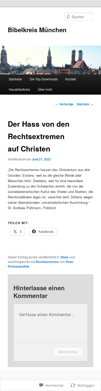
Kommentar (68, 352)
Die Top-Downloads (44, 79)
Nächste (85, 104)
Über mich (45, 89)
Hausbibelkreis (19, 89)
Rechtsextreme (47, 261)
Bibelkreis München (37, 29)
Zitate (64, 257)
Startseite (15, 79)
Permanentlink (18, 266)
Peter (70, 261)
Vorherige (64, 104)
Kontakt (70, 79)
